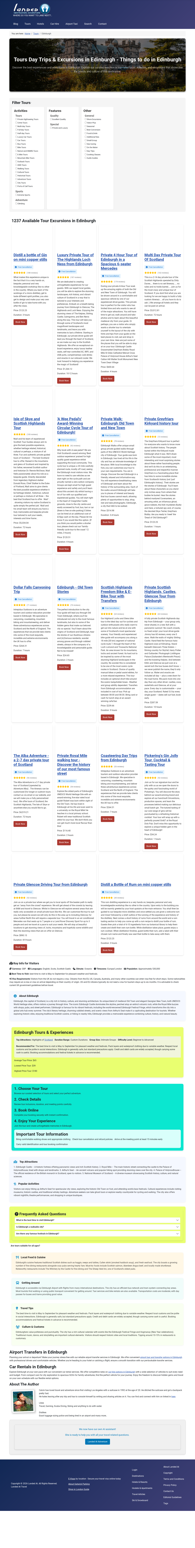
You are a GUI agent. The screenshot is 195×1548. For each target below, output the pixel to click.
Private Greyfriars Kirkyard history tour (161, 421)
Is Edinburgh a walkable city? (30, 1227)
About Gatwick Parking (79, 1484)
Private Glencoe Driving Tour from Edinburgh (51, 884)
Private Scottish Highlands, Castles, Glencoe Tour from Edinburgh (160, 594)
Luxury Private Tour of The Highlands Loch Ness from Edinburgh (75, 259)
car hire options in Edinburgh (121, 1372)
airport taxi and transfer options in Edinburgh (161, 1357)
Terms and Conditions (173, 1479)
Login (134, 1470)
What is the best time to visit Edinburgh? (35, 1220)
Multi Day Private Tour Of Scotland (162, 257)
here (173, 1396)
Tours (28, 24)
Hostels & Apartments (142, 1488)
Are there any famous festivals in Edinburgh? (37, 1233)
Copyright (167, 1473)
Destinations (138, 1476)
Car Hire (54, 24)
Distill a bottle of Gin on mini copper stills (30, 257)
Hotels (40, 24)
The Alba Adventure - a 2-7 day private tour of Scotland (31, 760)
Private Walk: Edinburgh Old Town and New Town (117, 423)
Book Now (20, 322)
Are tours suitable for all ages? (25, 1245)
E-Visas (71, 1478)
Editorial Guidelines (172, 1497)
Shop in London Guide (78, 1489)
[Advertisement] (79, 1529)
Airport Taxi (72, 24)
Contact (102, 24)
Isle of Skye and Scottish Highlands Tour (29, 423)
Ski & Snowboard (140, 1500)
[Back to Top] (190, 1543)
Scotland (48, 1040)
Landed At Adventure (97, 1441)
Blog (15, 24)
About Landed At (171, 1467)
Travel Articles (138, 1494)
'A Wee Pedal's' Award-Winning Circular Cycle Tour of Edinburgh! (75, 426)
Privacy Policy (170, 1485)
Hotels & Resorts (139, 1482)
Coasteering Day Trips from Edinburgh (119, 757)
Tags (165, 1503)
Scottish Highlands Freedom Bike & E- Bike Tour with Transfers (116, 594)
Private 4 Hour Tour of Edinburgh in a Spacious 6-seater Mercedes (119, 262)
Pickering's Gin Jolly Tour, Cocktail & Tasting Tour (161, 760)
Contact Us (168, 1491)
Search (88, 24)
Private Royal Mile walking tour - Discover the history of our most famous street (73, 764)
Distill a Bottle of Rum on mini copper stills (136, 884)
